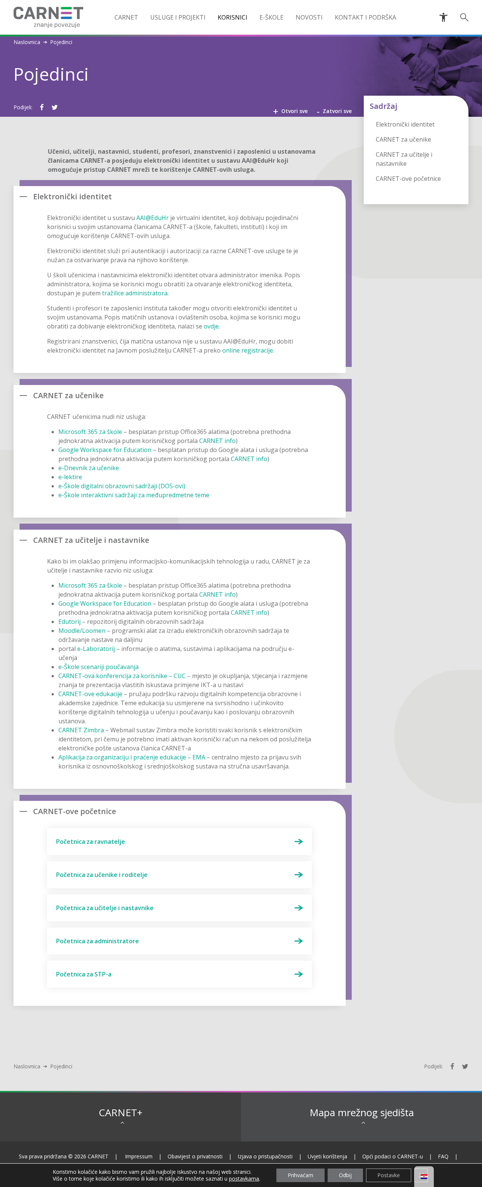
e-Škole (271, 17)
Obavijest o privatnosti (195, 1156)
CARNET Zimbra (81, 730)
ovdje (211, 326)
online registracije (247, 350)
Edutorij (69, 621)
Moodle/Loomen (81, 630)
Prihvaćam (300, 1175)
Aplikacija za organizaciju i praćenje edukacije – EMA (131, 757)
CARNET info (217, 441)
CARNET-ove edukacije (90, 694)
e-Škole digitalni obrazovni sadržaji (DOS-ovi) (121, 486)
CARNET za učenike (403, 139)
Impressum (139, 1156)
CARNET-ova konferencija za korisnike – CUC (122, 676)
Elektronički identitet (405, 124)
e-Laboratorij (96, 649)
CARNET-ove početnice (408, 178)
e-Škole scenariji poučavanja (98, 667)
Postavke (388, 1175)
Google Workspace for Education (104, 450)
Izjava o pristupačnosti (265, 1156)
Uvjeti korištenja (327, 1156)
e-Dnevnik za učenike (88, 468)
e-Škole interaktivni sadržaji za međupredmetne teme (133, 495)
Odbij (345, 1175)
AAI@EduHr (152, 218)
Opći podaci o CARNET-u (392, 1156)
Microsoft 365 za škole (90, 432)
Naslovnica (27, 42)
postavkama (244, 1178)
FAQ (443, 1156)
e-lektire (70, 477)
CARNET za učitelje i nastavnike (404, 159)
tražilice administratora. (135, 293)
